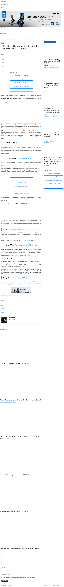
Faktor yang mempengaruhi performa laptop (21, 189)
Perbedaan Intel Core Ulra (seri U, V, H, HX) (21, 82)
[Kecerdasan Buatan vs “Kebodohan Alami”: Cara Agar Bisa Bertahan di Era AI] (53, 98)
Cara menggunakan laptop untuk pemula (21, 178)
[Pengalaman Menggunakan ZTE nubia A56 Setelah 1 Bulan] (53, 74)
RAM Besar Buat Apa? (21, 89)
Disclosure (45, 585)
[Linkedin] (9, 0)
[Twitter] (10, 0)
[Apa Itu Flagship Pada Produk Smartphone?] (21, 493)
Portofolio (3, 6)
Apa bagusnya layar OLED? (21, 182)
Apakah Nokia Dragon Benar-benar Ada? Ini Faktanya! (17, 475)
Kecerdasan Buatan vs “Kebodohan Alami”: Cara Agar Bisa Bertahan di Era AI (53, 110)
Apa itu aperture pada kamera (25, 143)
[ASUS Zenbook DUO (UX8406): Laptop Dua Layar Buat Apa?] (53, 123)
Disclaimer (3, 3)
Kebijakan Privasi (4, 4)
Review (19, 39)
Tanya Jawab (33, 39)
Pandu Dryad (6, 50)
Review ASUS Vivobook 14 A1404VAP (21, 86)
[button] (62, 34)
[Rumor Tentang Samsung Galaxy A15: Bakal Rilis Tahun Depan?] (21, 381)
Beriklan (2, 7)
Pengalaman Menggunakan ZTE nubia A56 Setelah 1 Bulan (52, 85)
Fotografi (25, 39)
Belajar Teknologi (11, 39)
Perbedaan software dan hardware (21, 186)
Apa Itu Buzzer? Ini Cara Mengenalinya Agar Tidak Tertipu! (52, 61)
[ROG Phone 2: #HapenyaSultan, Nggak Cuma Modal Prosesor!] (21, 529)
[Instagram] (8, 0)
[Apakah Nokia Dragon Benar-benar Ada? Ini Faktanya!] (21, 456)
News (3, 39)
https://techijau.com (12, 319)
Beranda (2, 42)
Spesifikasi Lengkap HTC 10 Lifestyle (20, 278)
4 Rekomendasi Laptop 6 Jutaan (21, 79)
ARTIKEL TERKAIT (3, 327)
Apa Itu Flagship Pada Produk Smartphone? (14, 511)
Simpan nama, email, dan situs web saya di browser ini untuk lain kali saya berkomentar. (19, 577)
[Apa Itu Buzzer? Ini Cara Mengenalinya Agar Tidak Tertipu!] (53, 50)
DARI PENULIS (10, 327)
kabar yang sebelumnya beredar (10, 269)
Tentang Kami (3, 1)
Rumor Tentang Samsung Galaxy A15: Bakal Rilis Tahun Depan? (20, 400)
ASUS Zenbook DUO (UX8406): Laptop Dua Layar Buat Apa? (53, 135)
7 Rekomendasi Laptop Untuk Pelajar (21, 75)
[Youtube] (11, 0)
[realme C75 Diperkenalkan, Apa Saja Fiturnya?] (21, 345)
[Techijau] (32, 35)
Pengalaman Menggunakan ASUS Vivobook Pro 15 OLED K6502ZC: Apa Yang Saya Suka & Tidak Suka (53, 160)
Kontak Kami (3, 9)
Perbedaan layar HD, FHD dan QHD (26, 245)
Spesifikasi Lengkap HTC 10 (17, 229)
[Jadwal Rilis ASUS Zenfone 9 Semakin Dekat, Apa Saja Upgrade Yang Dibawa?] (21, 418)
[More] (21, 68)
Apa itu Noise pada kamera (25, 158)
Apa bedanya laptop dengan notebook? (21, 193)
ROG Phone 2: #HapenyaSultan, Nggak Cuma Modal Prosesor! (20, 548)
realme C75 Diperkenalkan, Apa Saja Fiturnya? (15, 363)
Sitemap (50, 585)
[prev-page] (0, 550)
